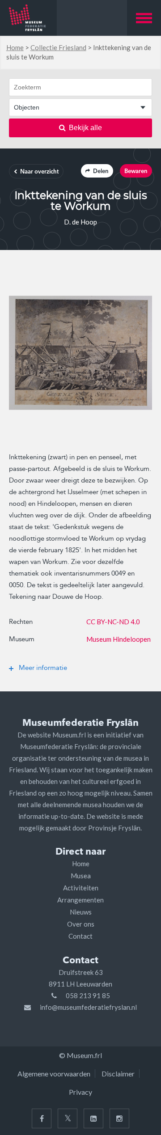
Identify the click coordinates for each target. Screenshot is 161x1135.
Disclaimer (118, 1073)
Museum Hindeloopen (118, 639)
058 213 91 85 (88, 995)
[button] (144, 18)
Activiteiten (80, 888)
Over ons (80, 924)
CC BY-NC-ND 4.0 (113, 622)
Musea (81, 876)
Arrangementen (80, 900)
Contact (80, 936)
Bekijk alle (85, 127)
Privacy (80, 1092)
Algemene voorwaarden (53, 1073)
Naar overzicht (39, 172)
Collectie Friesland (58, 47)
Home (15, 47)
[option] (80, 352)
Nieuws (81, 912)
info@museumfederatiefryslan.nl (88, 1007)
